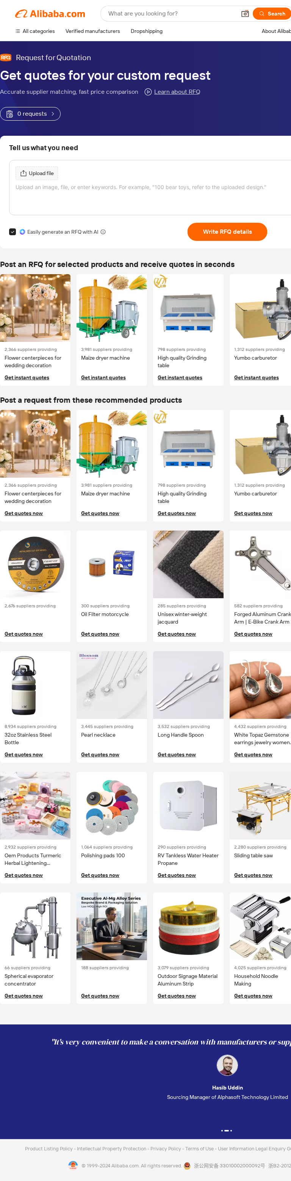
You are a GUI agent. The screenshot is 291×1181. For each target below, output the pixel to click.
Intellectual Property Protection (112, 1149)
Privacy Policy (166, 1149)
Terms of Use (200, 1149)
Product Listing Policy (49, 1149)
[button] (245, 13)
